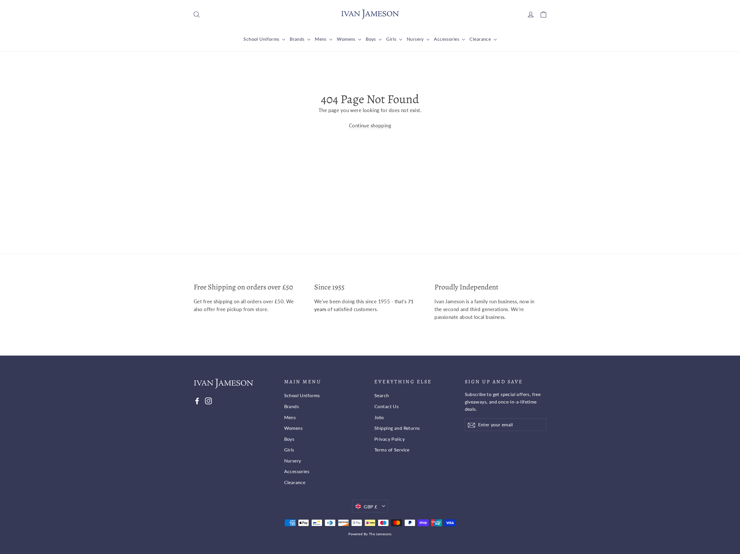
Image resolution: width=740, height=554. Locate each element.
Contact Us (386, 406)
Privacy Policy (389, 439)
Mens (321, 39)
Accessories (447, 39)
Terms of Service (392, 449)
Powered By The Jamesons (370, 534)
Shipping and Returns (397, 428)
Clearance (480, 39)
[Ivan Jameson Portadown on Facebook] (197, 400)
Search (381, 395)
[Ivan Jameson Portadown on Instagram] (208, 400)
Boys (371, 39)
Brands (298, 39)
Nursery (416, 39)
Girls (392, 39)
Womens (347, 39)
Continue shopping (370, 125)
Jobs (379, 417)
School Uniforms (262, 39)
